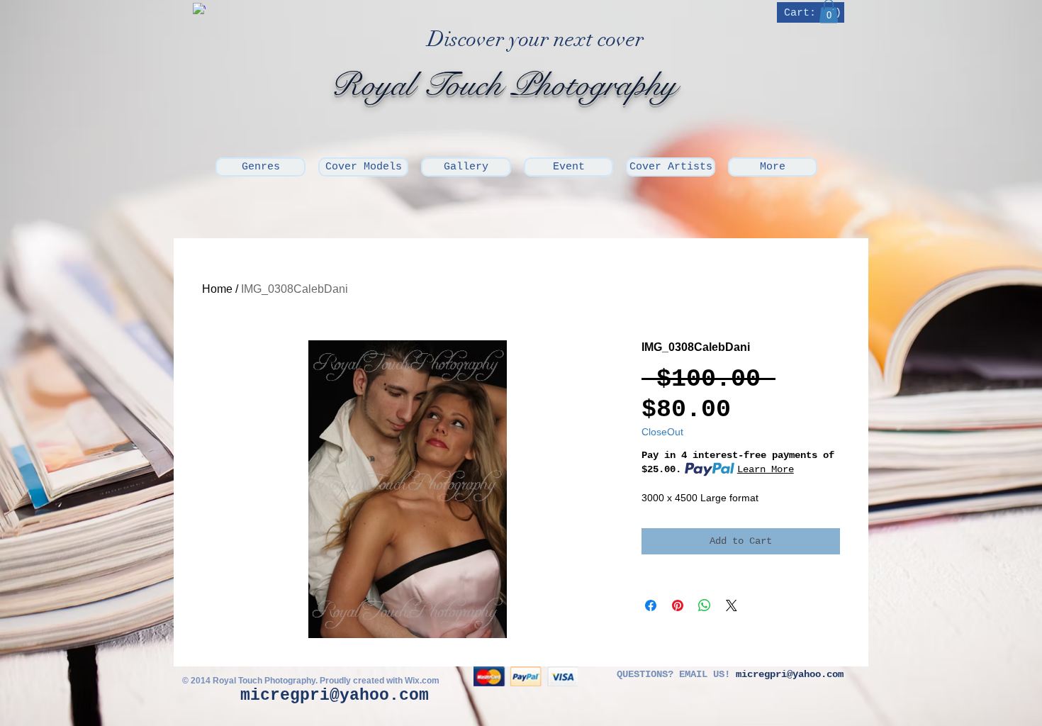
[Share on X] (731, 605)
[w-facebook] (199, 9)
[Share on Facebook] (650, 605)
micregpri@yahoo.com (334, 695)
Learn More (765, 469)
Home (217, 289)
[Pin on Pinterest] (677, 605)
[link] (812, 12)
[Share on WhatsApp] (704, 605)
